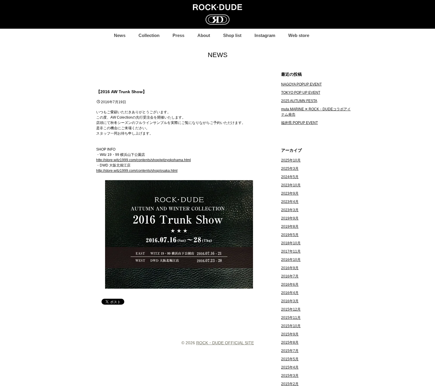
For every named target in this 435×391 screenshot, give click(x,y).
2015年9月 (290, 334)
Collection (149, 35)
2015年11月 (291, 318)
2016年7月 (290, 276)
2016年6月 (290, 284)
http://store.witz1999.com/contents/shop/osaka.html (137, 171)
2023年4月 (290, 202)
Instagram (264, 35)
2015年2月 (290, 384)
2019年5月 (290, 235)
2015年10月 (291, 326)
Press (178, 35)
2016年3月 (290, 301)
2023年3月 (290, 210)
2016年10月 (291, 260)
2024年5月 (290, 177)
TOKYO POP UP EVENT (300, 93)
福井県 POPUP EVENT (299, 123)
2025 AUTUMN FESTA (299, 101)
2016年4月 (290, 293)
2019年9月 (290, 218)
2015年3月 (290, 376)
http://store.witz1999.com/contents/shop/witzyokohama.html (143, 160)
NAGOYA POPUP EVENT (301, 84)
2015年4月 (290, 367)
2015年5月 (290, 359)
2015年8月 (290, 342)
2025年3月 (290, 169)
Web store (298, 35)
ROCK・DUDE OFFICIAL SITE (225, 342)
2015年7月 (290, 351)
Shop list (232, 35)
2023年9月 (290, 193)
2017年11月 (291, 251)
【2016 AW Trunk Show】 (121, 91)
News (119, 35)
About (203, 35)
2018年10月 (291, 243)
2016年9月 (290, 268)
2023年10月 (291, 185)
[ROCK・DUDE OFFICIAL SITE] (217, 14)
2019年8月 (290, 226)
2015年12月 (291, 309)
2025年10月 (291, 160)
